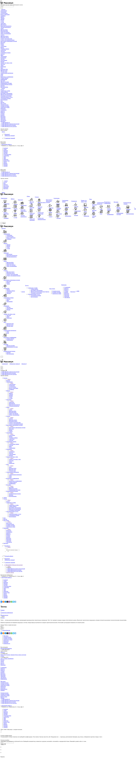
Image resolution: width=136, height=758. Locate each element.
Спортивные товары (14, 444)
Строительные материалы (15, 474)
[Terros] (3, 617)
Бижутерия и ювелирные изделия (17, 427)
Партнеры (3, 675)
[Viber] (9, 602)
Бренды (2, 663)
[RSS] (1, 603)
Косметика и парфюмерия (15, 481)
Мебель (11, 393)
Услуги (8, 501)
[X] (7, 602)
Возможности (4, 689)
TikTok (5, 162)
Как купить (9, 523)
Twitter (5, 149)
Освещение (12, 451)
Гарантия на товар (5, 685)
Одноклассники (7, 154)
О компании (4, 667)
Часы (10, 467)
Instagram (5, 150)
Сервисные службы (14, 505)
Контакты (3, 673)
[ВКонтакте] (1, 602)
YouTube (5, 153)
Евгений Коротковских (6, 648)
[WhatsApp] (11, 602)
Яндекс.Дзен (6, 160)
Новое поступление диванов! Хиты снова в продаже (13, 654)
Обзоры (2, 698)
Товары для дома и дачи (15, 459)
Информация (4, 679)
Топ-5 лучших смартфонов (7, 658)
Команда (3, 670)
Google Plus (6, 155)
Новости (3, 652)
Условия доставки (5, 684)
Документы (3, 677)
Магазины (3, 681)
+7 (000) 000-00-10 (5, 122)
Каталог (8, 380)
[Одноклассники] (3, 602)
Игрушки (11, 487)
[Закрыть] (1, 731)
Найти (2, 744)
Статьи (2, 656)
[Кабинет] (1, 358)
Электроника (12, 384)
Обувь (10, 409)
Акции (2, 661)
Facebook (5, 148)
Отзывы (2, 671)
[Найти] (2, 8)
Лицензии (3, 676)
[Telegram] (15, 602)
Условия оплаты (4, 682)
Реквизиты (3, 686)
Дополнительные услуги (15, 514)
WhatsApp (5, 159)
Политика (3, 687)
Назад (9, 379)
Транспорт (11, 402)
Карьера (2, 672)
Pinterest (5, 163)
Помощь (3, 690)
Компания (8, 530)
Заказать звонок (10, 572)
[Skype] (13, 602)
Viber (4, 157)
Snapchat (5, 164)
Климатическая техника (15, 493)
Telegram (5, 152)
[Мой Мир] (5, 602)
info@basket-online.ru (7, 144)
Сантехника (12, 435)
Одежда (11, 418)
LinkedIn (5, 165)
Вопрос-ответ (4, 696)
